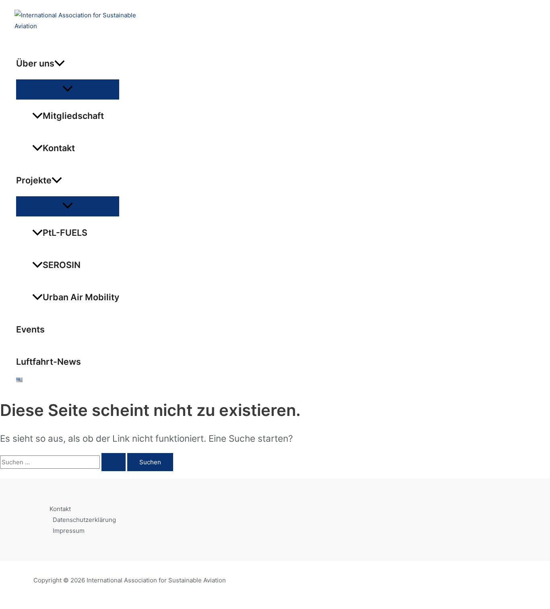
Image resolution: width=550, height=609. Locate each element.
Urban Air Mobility (81, 297)
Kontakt (59, 148)
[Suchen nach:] (63, 462)
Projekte (34, 180)
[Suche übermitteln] (113, 462)
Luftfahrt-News (48, 361)
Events (30, 329)
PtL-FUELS (65, 232)
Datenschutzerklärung (84, 520)
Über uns (35, 63)
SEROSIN (62, 265)
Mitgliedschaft (73, 115)
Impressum (69, 530)
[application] (59, 63)
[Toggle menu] (67, 89)
